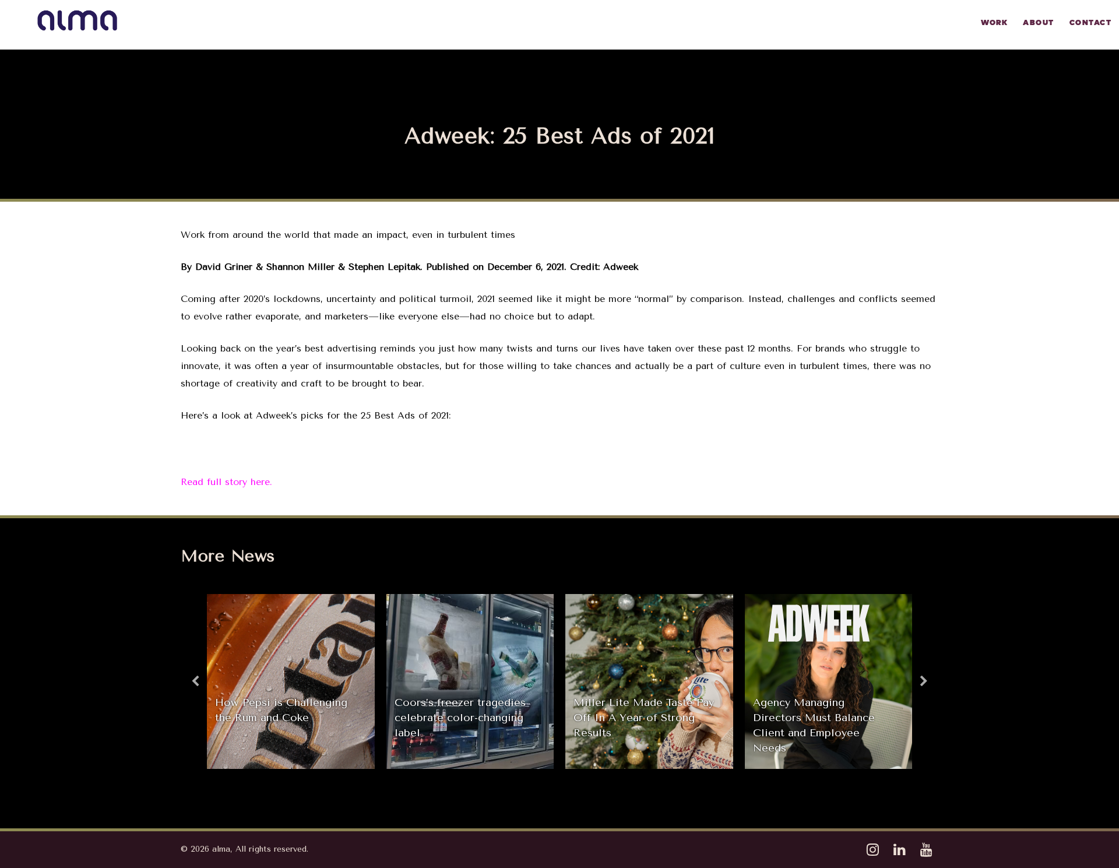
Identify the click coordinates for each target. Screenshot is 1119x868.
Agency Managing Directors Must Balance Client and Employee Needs (634, 725)
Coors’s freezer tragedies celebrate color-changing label (280, 717)
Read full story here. (226, 481)
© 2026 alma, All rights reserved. (244, 849)
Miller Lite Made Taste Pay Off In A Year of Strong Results (465, 717)
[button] (195, 681)
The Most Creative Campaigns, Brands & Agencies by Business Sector (808, 725)
